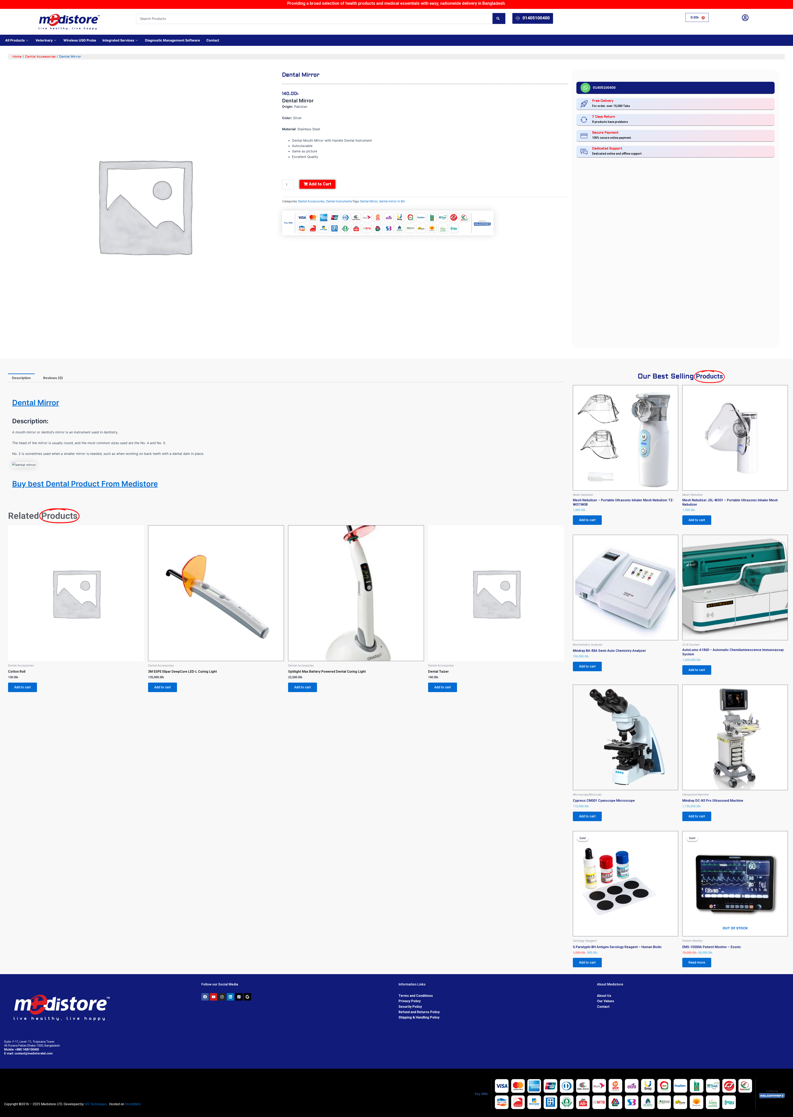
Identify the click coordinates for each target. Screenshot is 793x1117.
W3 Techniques (96, 1104)
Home (16, 56)
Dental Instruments (339, 201)
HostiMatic (133, 1104)
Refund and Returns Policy (419, 1012)
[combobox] (314, 18)
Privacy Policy (410, 1001)
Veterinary (44, 40)
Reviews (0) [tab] (53, 378)
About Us (604, 996)
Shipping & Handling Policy (419, 1017)
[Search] (499, 18)
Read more (697, 962)
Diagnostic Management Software (172, 40)
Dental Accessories (40, 56)
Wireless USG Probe (79, 40)
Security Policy (410, 1007)
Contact (212, 40)
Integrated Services (118, 40)
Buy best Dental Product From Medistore (85, 483)
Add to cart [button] (22, 687)
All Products (15, 40)
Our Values (605, 1001)
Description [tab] (21, 378)
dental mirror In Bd (392, 201)
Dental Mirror (369, 201)
